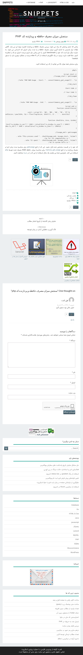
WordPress (75, 552)
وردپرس (48, 649)
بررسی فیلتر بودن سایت (70, 625)
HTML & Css (64, 2)
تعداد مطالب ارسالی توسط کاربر (68, 634)
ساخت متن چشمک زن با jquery (67, 604)
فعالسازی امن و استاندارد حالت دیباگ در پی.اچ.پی (61, 469)
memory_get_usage (53, 150)
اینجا (25, 152)
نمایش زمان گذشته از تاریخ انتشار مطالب (41, 220)
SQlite (76, 543)
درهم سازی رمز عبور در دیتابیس (68, 630)
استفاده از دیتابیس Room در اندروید (66, 486)
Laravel (76, 531)
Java (77, 518)
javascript (52, 2)
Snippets (8, 3)
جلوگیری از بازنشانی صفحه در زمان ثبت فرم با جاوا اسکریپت (58, 482)
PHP (41, 2)
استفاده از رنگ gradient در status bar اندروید (62, 473)
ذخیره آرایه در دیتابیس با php (68, 638)
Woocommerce (73, 548)
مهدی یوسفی (71, 195)
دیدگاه (72, 340)
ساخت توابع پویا (57, 257)
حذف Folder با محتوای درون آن (67, 612)
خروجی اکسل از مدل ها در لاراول (19, 258)
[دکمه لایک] (75, 159)
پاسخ (72, 319)
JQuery (76, 526)
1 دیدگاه (73, 198)
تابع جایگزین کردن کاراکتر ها (37, 257)
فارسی (43, 649)
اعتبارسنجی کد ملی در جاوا (69, 617)
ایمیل (72, 382)
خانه (73, 2)
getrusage (31, 147)
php (6, 150)
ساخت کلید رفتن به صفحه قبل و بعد (66, 600)
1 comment (48, 41)
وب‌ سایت (72, 393)
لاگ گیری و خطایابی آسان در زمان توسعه (41, 228)
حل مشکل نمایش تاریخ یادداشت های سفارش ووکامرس (59, 465)
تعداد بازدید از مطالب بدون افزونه (67, 608)
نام (73, 372)
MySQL (76, 535)
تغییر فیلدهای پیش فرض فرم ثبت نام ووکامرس (62, 478)
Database (31, 2)
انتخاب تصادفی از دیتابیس (72, 281)
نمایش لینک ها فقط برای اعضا (72, 258)
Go (78, 509)
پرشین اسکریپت (27, 649)
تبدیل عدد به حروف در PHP (69, 621)
